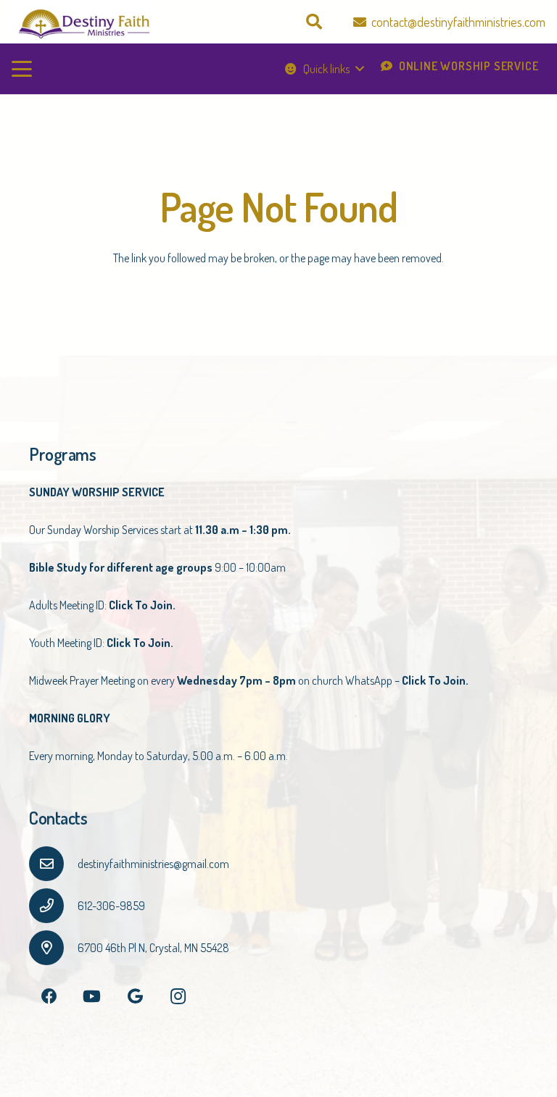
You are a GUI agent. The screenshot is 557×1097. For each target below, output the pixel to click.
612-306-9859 (111, 905)
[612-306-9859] (53, 905)
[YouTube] (92, 997)
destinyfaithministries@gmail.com (153, 863)
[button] (313, 22)
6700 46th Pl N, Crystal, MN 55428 (153, 947)
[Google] (135, 997)
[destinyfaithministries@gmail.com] (53, 863)
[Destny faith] (84, 21)
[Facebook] (49, 997)
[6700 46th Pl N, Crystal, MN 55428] (53, 947)
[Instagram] (178, 997)
